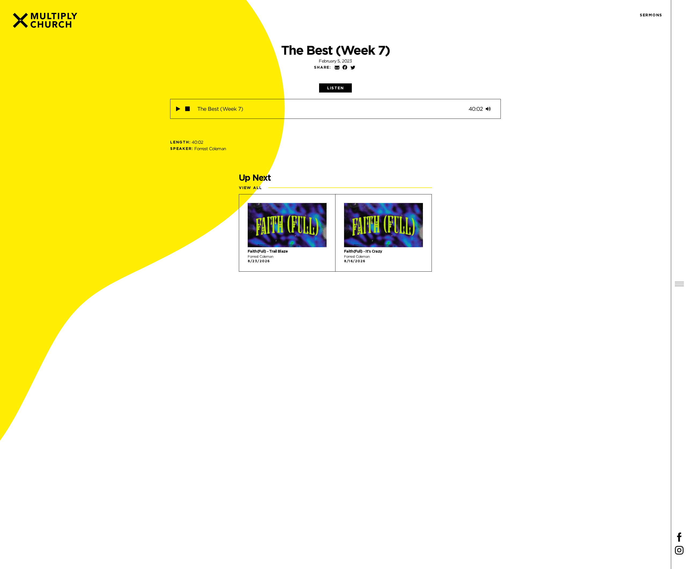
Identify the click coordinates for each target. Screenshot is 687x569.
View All (250, 188)
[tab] (335, 88)
